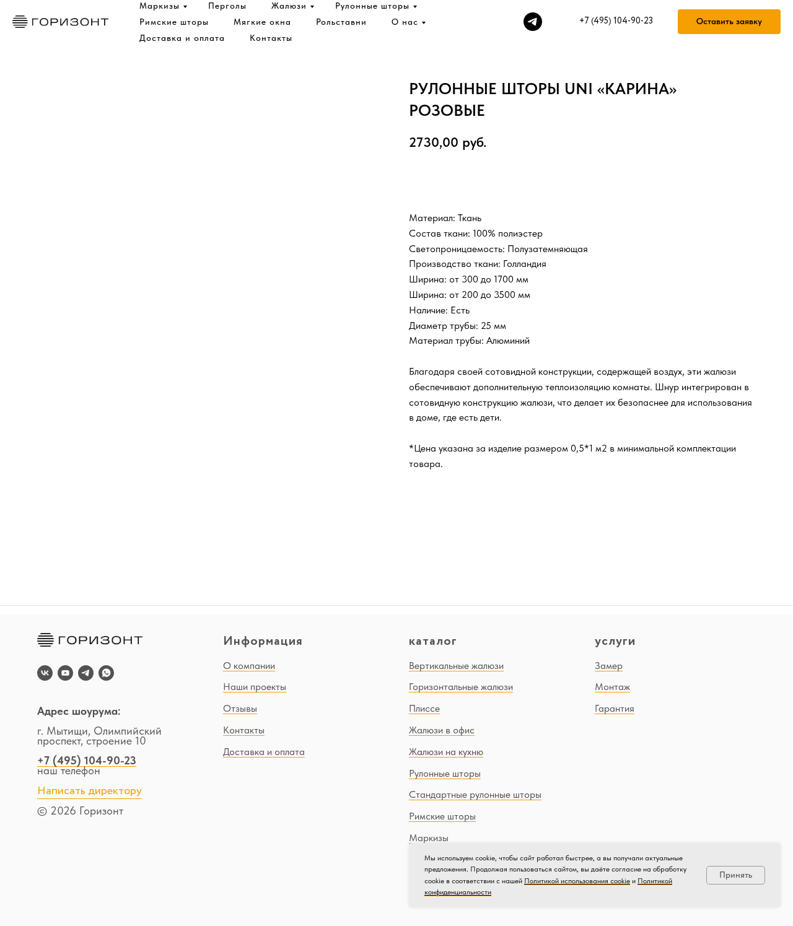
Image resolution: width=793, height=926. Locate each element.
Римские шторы (174, 22)
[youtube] (65, 673)
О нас (405, 22)
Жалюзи (289, 6)
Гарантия (614, 708)
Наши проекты (254, 686)
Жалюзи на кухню (446, 752)
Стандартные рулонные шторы (475, 794)
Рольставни (341, 22)
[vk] (45, 673)
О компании (249, 665)
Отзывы (240, 708)
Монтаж (612, 686)
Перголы (227, 6)
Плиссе (424, 708)
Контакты (271, 38)
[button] (729, 21)
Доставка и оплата (182, 38)
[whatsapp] (106, 673)
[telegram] (533, 21)
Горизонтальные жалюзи (461, 686)
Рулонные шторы (372, 6)
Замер (609, 665)
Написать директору (89, 791)
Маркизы (159, 6)
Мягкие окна (262, 22)
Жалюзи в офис (442, 730)
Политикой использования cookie (577, 880)
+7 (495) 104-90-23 (86, 760)
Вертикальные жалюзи (456, 665)
